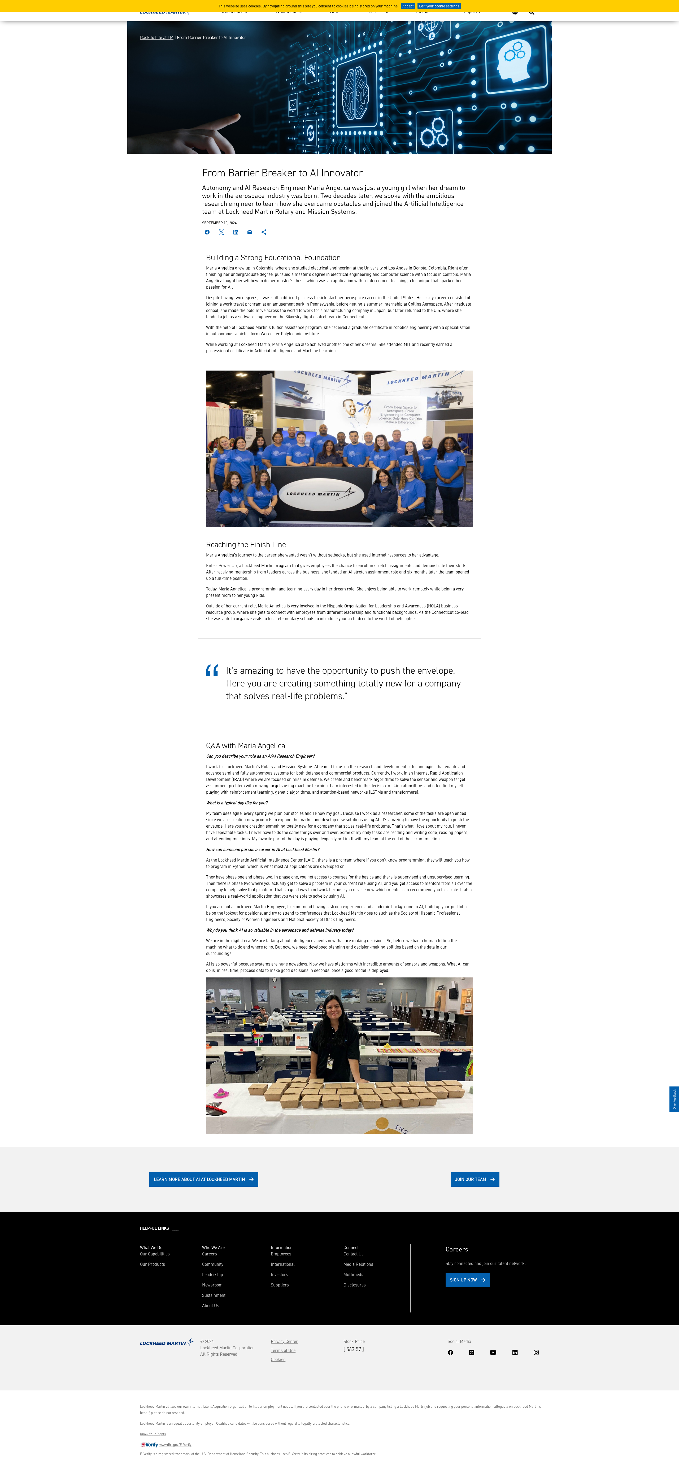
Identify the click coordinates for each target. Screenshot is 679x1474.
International (283, 1264)
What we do (286, 11)
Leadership (212, 1274)
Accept (408, 5)
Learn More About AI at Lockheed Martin (199, 1179)
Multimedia (353, 1274)
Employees (281, 1253)
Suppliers (471, 11)
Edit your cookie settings (439, 5)
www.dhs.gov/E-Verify (175, 1444)
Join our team (470, 1179)
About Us (210, 1305)
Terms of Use (283, 1350)
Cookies (278, 1359)
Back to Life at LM (156, 37)
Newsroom (212, 1285)
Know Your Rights (153, 1434)
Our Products (152, 1264)
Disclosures (354, 1285)
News (335, 11)
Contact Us (353, 1253)
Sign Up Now (463, 1279)
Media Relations (358, 1264)
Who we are (232, 11)
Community (212, 1264)
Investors (424, 11)
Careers (376, 11)
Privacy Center (284, 1341)
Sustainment (213, 1295)
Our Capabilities (155, 1253)
